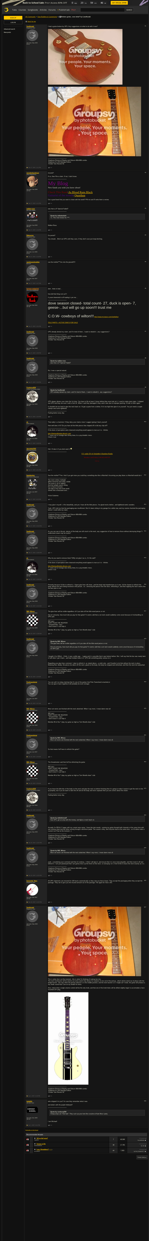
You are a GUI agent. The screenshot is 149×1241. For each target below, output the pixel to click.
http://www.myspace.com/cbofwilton (106, 317)
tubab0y (29, 1101)
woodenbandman (33, 173)
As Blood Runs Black (80, 192)
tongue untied (32, 289)
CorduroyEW (31, 388)
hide (107, 1141)
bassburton (31, 475)
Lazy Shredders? (43, 1149)
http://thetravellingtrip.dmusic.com (59, 433)
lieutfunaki (30, 26)
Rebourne (30, 235)
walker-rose (31, 209)
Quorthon (79, 195)
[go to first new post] (35, 1138)
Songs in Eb (41, 1144)
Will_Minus (31, 611)
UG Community (30, 17)
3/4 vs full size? (42, 1138)
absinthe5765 (31, 449)
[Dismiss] (145, 3)
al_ (28, 422)
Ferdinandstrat (32, 682)
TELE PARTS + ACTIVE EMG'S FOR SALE (63, 322)
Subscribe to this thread (31, 1130)
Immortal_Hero (32, 881)
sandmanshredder (33, 262)
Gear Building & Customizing (47, 17)
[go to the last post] (145, 1140)
